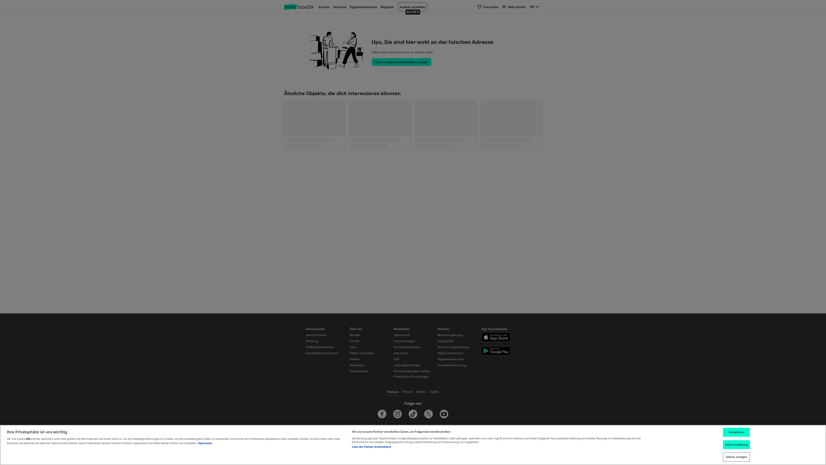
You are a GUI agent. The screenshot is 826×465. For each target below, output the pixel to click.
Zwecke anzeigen (736, 457)
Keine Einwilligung (736, 444)
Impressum (205, 443)
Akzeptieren (736, 432)
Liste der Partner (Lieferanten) (371, 447)
